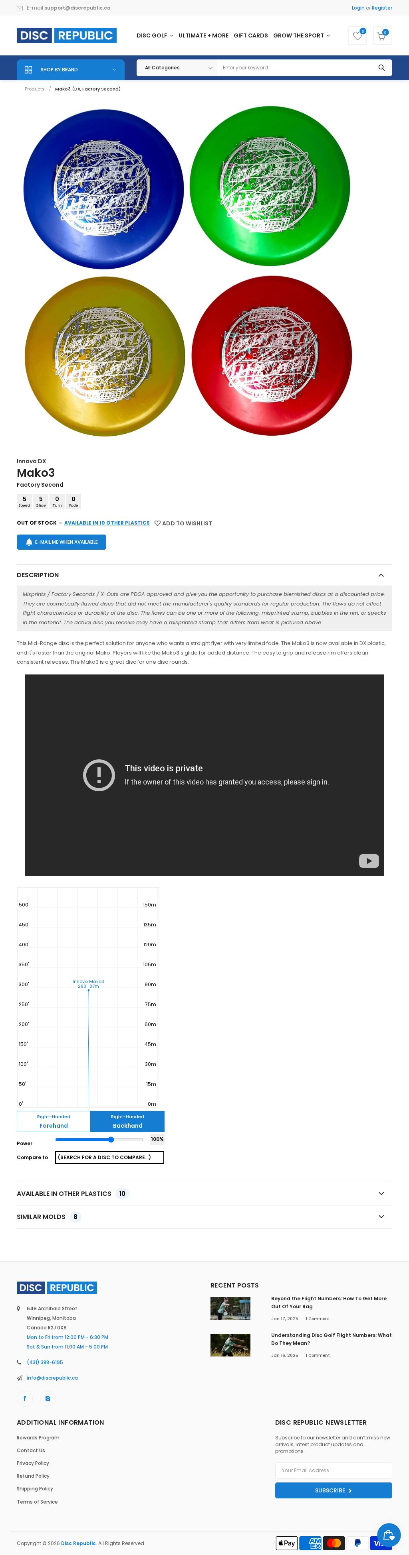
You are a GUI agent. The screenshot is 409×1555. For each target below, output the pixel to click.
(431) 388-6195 (45, 1362)
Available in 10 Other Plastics (107, 522)
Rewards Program (38, 1437)
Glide (41, 501)
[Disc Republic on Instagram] (48, 1399)
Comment (318, 1319)
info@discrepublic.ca (52, 1377)
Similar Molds (47, 1216)
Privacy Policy (33, 1463)
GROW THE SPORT (299, 35)
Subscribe (331, 1490)
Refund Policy (33, 1475)
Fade (73, 501)
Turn (57, 501)
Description (38, 575)
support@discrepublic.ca (77, 7)
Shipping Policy (35, 1488)
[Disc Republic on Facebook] (25, 1399)
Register (382, 7)
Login (358, 7)
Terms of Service (37, 1501)
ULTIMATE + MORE (203, 35)
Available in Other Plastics (71, 1193)
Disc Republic (78, 1543)
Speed (24, 501)
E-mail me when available (66, 542)
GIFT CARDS (251, 35)
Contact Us (31, 1450)
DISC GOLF (153, 35)
